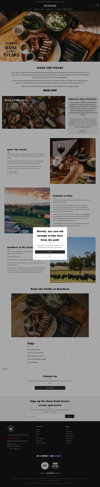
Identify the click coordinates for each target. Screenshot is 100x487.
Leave (50, 256)
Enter (50, 252)
